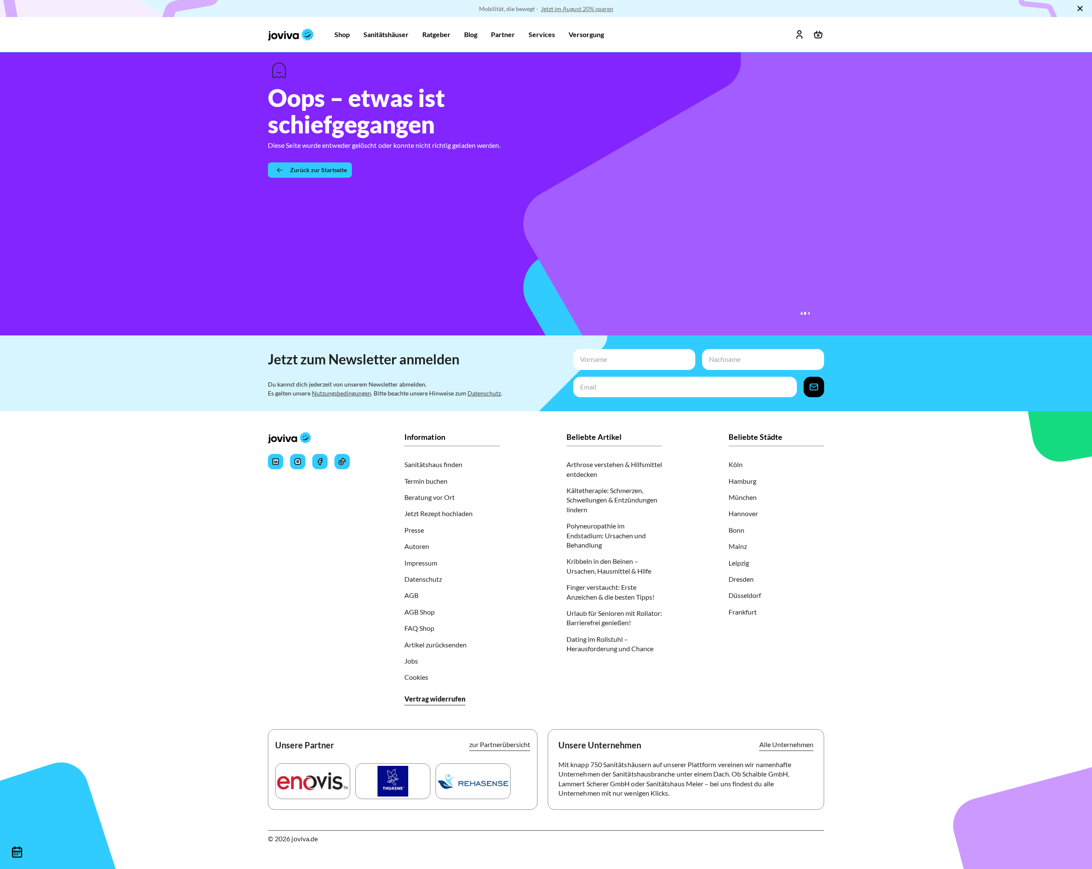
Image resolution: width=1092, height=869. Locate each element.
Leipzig (739, 563)
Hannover (743, 513)
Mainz (738, 546)
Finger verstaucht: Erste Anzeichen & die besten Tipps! (610, 592)
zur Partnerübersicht (499, 744)
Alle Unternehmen (786, 744)
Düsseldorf (745, 595)
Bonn (736, 530)
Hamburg (742, 481)
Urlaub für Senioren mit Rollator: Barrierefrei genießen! (614, 617)
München (743, 497)
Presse (414, 530)
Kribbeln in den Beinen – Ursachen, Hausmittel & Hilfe (608, 566)
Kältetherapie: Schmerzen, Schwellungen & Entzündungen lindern (611, 500)
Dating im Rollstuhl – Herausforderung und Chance (609, 643)
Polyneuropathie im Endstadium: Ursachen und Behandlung (606, 535)
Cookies (416, 677)
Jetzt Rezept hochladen (438, 513)
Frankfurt (743, 612)
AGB (411, 595)
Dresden (741, 579)
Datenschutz (484, 393)
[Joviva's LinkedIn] (275, 461)
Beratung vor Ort (429, 497)
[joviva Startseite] (291, 34)
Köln (736, 464)
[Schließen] (1080, 8)
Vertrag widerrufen (434, 699)
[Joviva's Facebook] (320, 461)
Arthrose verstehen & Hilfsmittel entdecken (614, 469)
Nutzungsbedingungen (341, 393)
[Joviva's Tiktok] (342, 461)
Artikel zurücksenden (435, 645)
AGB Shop (419, 612)
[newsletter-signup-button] (814, 387)
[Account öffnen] (799, 34)
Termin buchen (425, 481)
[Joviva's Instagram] (297, 461)
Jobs (411, 661)
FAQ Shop (419, 628)
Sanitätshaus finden (433, 464)
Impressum (420, 563)
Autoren (416, 546)
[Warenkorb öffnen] (818, 34)
